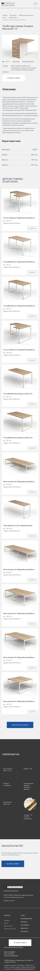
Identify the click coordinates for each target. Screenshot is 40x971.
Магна (4, 17)
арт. (3, 61)
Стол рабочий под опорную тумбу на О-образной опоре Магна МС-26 (18, 438)
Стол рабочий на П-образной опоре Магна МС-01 (18, 262)
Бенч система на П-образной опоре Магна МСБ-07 (18, 569)
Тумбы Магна (13, 17)
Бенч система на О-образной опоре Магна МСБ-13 (18, 613)
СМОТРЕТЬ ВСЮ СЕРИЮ (20, 725)
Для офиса (13, 15)
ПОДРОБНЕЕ (32, 228)
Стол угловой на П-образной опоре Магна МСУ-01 (18, 218)
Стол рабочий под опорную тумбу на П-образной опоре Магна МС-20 (17, 394)
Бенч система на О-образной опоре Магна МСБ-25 (18, 701)
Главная (5, 15)
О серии (5, 66)
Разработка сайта (9, 900)
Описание (16, 61)
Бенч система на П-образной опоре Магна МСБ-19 (18, 657)
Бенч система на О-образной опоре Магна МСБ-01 (18, 482)
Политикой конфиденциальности (24, 969)
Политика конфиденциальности (14, 897)
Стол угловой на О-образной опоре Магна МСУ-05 (18, 350)
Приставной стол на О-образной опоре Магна (17, 526)
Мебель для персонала (26, 15)
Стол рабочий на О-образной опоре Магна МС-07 (18, 306)
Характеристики (28, 61)
